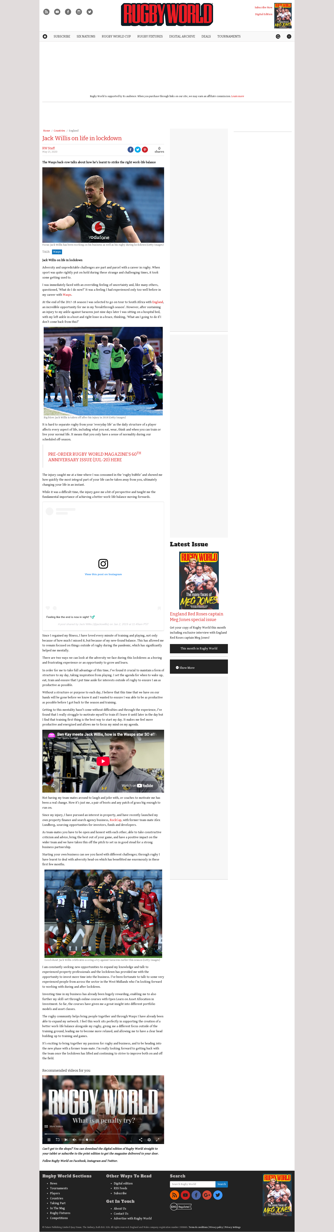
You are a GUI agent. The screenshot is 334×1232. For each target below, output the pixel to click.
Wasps (57, 251)
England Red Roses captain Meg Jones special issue (196, 616)
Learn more (237, 96)
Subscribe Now (263, 7)
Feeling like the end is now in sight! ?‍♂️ (70, 617)
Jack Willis (85, 624)
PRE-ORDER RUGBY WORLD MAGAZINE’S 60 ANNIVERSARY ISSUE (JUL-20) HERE (94, 457)
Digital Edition (263, 14)
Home (46, 130)
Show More (187, 668)
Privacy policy (216, 1227)
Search (222, 1184)
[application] (103, 1109)
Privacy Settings (232, 1227)
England (73, 130)
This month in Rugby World (199, 648)
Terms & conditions (198, 1227)
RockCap (115, 820)
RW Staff (48, 148)
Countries (59, 130)
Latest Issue (189, 544)
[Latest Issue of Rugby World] (283, 15)
